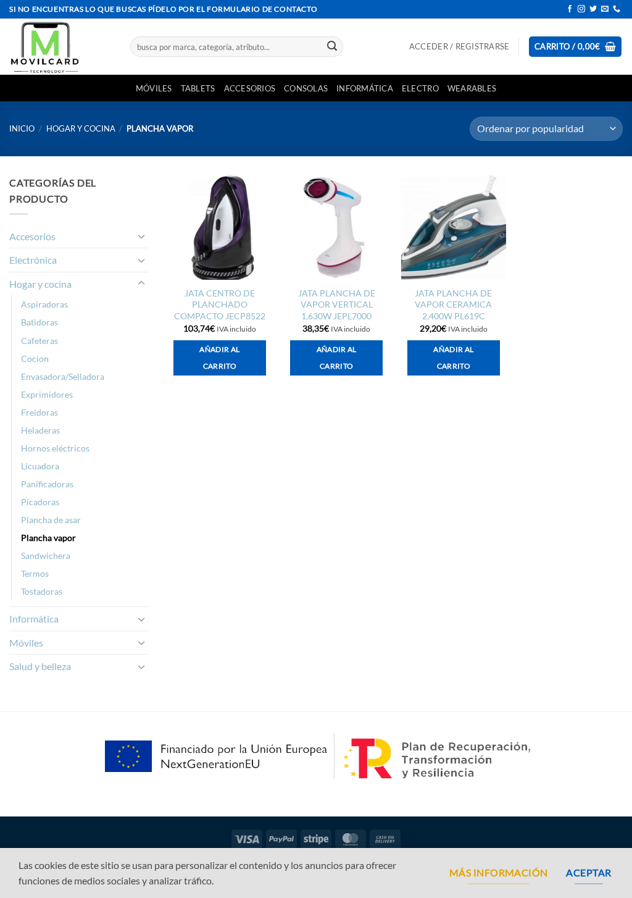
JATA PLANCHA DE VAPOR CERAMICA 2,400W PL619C (453, 304)
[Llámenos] (616, 9)
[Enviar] (332, 46)
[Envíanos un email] (605, 9)
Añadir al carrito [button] (219, 358)
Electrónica (33, 260)
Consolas (306, 88)
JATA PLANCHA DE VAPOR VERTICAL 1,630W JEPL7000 (336, 304)
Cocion (35, 358)
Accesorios (250, 88)
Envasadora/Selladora (62, 376)
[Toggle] (141, 236)
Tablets (198, 88)
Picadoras (40, 502)
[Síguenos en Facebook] (569, 9)
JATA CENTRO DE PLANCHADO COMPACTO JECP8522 (219, 304)
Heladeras (40, 430)
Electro (420, 88)
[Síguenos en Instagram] (581, 9)
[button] (459, 46)
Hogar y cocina (80, 128)
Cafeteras (39, 340)
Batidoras (39, 322)
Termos (35, 573)
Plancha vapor (48, 537)
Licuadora (40, 466)
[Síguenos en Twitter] (593, 9)
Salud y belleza (40, 666)
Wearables (471, 88)
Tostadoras (41, 591)
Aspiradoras (44, 304)
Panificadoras (47, 484)
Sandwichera (45, 555)
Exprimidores (47, 394)
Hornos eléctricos (55, 448)
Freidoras (39, 412)
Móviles (154, 88)
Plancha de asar (51, 519)
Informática (364, 88)
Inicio (22, 128)
